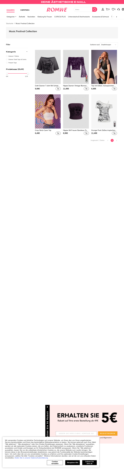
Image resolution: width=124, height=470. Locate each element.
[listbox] (103, 9)
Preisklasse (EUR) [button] (15, 69)
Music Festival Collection (23, 31)
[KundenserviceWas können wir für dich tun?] (118, 9)
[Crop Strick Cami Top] (48, 111)
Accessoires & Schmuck (100, 17)
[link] (62, 3)
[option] (17, 56)
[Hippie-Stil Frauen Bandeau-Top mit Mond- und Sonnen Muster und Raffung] (76, 111)
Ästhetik (22, 17)
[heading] (17, 57)
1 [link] (112, 140)
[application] (109, 44)
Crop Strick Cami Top (43, 130)
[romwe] (57, 9)
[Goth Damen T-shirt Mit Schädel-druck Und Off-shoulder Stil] (48, 67)
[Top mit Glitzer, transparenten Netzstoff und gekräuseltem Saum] (104, 67)
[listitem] (48, 70)
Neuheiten (31, 17)
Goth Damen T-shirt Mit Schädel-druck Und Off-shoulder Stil (47, 86)
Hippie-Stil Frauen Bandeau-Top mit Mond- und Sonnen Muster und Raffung (75, 130)
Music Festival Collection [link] (25, 23)
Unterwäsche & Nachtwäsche (79, 17)
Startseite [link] (9, 23)
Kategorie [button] (11, 52)
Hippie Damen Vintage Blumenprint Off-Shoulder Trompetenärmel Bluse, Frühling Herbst (76, 86)
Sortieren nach (95, 45)
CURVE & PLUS (60, 17)
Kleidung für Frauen (45, 17)
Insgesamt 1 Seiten (97, 140)
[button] (58, 88)
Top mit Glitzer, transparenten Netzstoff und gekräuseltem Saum (104, 86)
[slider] (7, 73)
